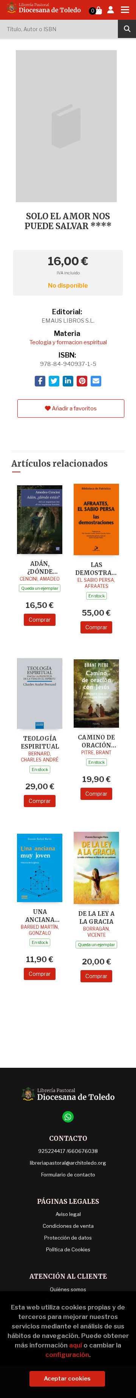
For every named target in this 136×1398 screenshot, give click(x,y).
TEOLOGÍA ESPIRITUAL (40, 742)
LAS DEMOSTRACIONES (96, 568)
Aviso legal (68, 1214)
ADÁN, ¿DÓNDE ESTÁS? (40, 567)
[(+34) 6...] (68, 1117)
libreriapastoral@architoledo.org (68, 1163)
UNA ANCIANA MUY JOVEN (39, 915)
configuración (67, 1354)
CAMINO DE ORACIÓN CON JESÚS (96, 741)
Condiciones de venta (68, 1226)
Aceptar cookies (67, 1378)
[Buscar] (127, 29)
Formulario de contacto (68, 1175)
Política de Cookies (68, 1249)
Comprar (40, 619)
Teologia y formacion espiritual (68, 342)
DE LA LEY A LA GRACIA (96, 917)
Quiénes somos (68, 1289)
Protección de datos (68, 1238)
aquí (75, 1345)
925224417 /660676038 (68, 1151)
